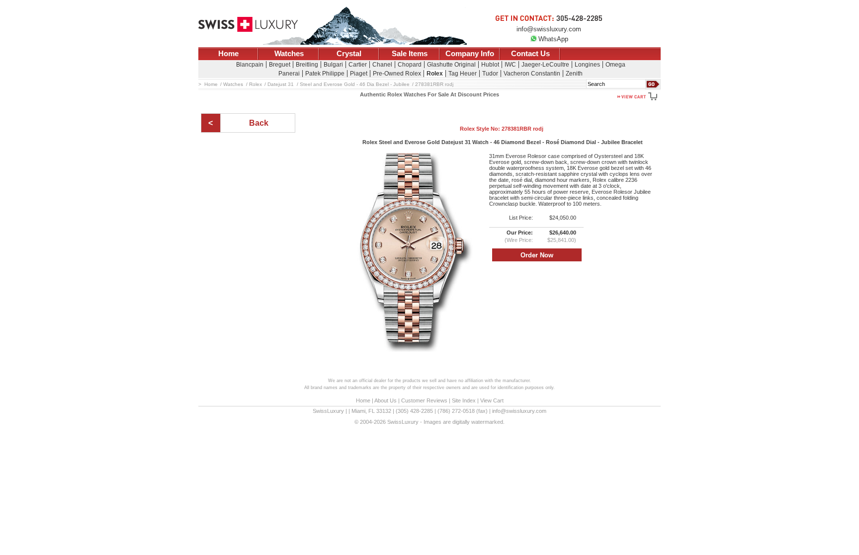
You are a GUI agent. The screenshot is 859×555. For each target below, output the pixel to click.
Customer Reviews (424, 400)
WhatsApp (553, 39)
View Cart (492, 400)
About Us (385, 400)
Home (228, 54)
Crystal (349, 54)
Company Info (469, 54)
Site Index (464, 400)
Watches (289, 54)
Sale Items (410, 54)
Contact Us (530, 54)
